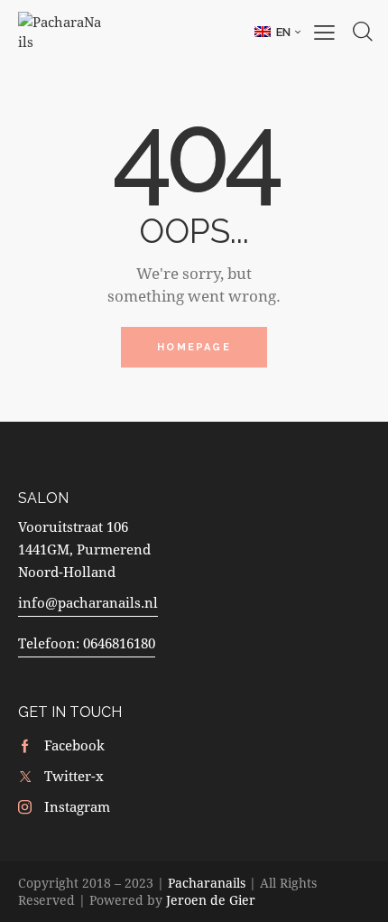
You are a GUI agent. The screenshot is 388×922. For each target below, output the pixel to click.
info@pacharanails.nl (88, 602)
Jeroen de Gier (210, 899)
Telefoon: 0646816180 (86, 643)
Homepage (194, 347)
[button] (277, 32)
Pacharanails (206, 882)
